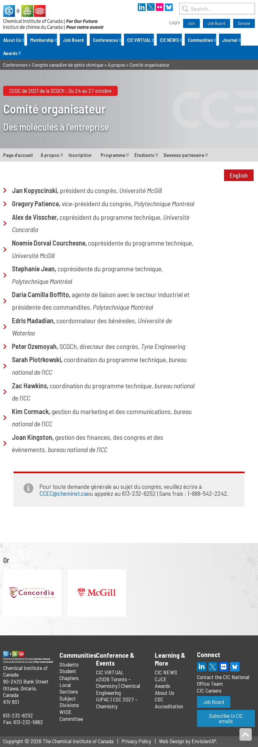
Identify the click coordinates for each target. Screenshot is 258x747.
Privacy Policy (136, 741)
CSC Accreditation (169, 703)
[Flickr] (223, 667)
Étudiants (144, 155)
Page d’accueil (18, 155)
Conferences (105, 40)
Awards (10, 53)
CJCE (161, 679)
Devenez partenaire (184, 155)
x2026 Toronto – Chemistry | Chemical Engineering (118, 686)
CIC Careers (209, 690)
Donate (244, 23)
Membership (42, 40)
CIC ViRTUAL (139, 40)
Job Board (216, 23)
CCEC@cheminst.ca (63, 493)
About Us (12, 40)
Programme (113, 155)
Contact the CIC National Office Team (223, 680)
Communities (200, 40)
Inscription (80, 155)
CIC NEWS (169, 40)
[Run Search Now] (185, 8)
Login (174, 22)
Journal (230, 40)
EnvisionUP (204, 741)
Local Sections (68, 688)
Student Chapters (69, 674)
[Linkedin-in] (201, 667)
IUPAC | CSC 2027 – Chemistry (116, 703)
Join (191, 23)
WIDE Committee (71, 715)
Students (69, 664)
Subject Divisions (69, 702)
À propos (50, 155)
